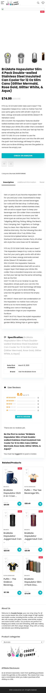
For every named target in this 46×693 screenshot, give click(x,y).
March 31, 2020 (23, 365)
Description (8, 182)
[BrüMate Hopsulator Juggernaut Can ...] (13, 520)
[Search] (38, 3)
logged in (19, 454)
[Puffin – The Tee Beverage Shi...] (33, 477)
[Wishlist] (43, 3)
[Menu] (2, 3)
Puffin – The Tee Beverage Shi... (32, 492)
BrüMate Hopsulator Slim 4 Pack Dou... (32, 581)
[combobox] (23, 642)
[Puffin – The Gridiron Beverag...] (13, 566)
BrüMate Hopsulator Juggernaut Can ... (12, 537)
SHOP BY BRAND (21, 173)
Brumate (12, 173)
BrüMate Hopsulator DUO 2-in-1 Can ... (12, 493)
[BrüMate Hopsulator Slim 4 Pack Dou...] (33, 566)
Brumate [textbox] (22, 642)
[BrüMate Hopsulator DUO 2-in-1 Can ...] (13, 477)
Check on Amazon (23, 155)
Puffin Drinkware (29, 487)
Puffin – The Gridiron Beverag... (10, 581)
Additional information (26, 182)
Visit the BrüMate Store (27, 372)
